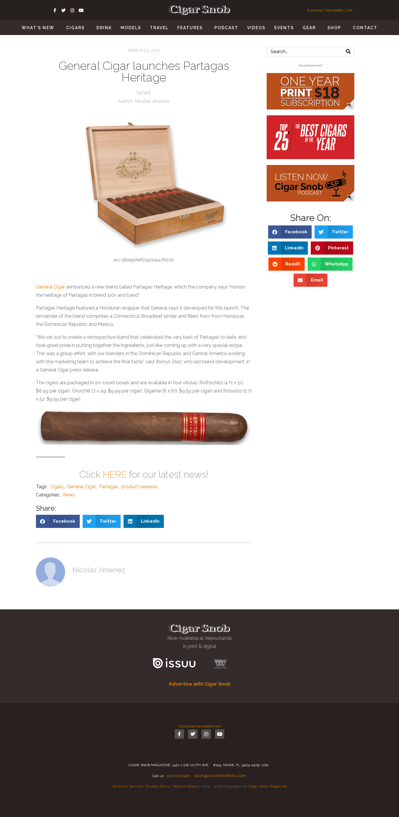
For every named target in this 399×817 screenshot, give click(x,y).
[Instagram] (72, 10)
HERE (115, 474)
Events (284, 27)
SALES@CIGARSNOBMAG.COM (220, 776)
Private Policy (158, 786)
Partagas (108, 486)
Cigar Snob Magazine (268, 786)
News (144, 93)
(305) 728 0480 (178, 776)
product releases (140, 486)
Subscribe (315, 10)
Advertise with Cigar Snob (199, 684)
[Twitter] (63, 10)
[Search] (348, 51)
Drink (104, 27)
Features (190, 27)
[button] (58, 521)
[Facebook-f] (55, 10)
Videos (256, 27)
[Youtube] (81, 10)
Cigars (75, 27)
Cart (349, 10)
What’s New (38, 27)
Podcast (226, 27)
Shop (334, 27)
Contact (365, 27)
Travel (159, 27)
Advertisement (310, 65)
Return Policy (186, 786)
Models (131, 27)
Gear (309, 27)
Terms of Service (127, 786)
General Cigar (50, 287)
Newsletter (334, 10)
